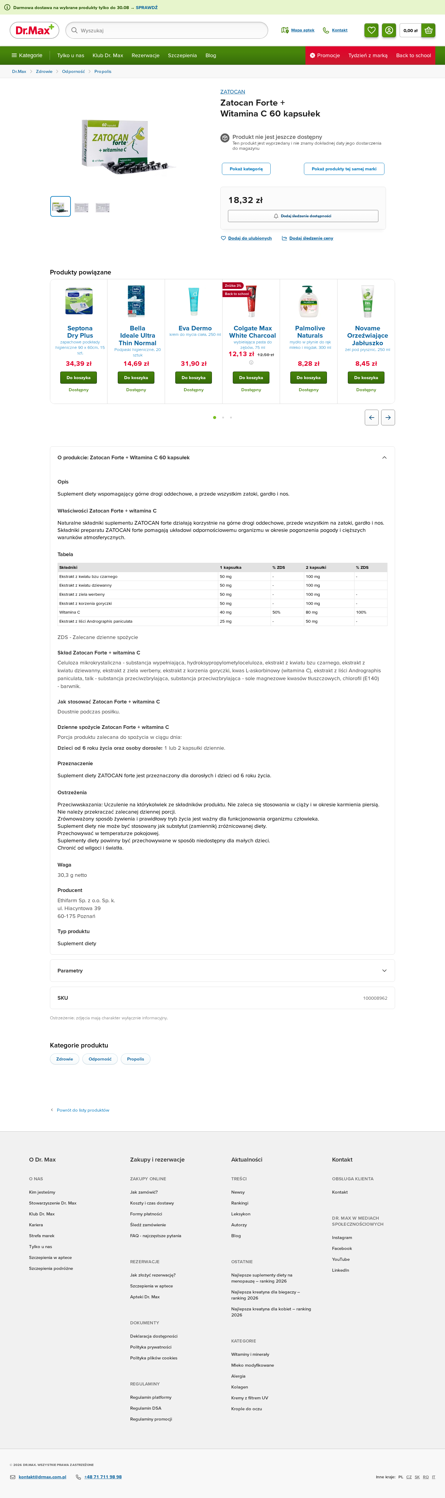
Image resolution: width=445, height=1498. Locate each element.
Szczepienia (182, 55)
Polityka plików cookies (153, 1357)
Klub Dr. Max (108, 55)
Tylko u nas (70, 55)
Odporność (100, 1058)
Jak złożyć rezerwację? (153, 1274)
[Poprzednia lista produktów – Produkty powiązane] (372, 417)
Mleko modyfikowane (252, 1365)
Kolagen (239, 1386)
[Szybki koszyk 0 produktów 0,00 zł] (428, 30)
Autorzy (239, 1224)
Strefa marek (41, 1235)
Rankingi (239, 1202)
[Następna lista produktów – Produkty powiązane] (388, 417)
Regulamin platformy (150, 1397)
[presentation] (78, 301)
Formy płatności (146, 1213)
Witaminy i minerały (250, 1354)
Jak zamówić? (144, 1192)
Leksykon (240, 1213)
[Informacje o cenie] (251, 362)
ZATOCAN (232, 91)
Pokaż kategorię (246, 168)
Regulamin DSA (145, 1408)
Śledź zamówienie (148, 1224)
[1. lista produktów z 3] (214, 417)
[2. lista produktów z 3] (223, 417)
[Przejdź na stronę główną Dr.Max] (34, 30)
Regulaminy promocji (151, 1418)
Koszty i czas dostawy (152, 1202)
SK (417, 1476)
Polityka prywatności (150, 1346)
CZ (409, 1476)
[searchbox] (166, 30)
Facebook (342, 1248)
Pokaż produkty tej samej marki (344, 168)
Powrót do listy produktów (83, 1110)
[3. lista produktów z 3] (231, 417)
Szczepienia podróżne (51, 1268)
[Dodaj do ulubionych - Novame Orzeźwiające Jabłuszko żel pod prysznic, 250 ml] (388, 286)
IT (433, 1476)
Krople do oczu (246, 1408)
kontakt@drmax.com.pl (42, 1476)
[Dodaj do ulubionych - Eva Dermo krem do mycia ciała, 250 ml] (215, 286)
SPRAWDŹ (146, 7)
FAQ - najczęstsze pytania (155, 1235)
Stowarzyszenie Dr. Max (52, 1202)
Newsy (238, 1192)
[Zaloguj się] (389, 30)
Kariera (36, 1224)
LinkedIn (340, 1270)
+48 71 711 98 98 (103, 1476)
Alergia (238, 1375)
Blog (211, 55)
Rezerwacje (146, 55)
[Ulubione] (371, 30)
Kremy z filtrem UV (249, 1397)
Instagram (342, 1237)
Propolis (135, 1058)
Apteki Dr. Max (145, 1296)
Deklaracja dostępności (153, 1336)
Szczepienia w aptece (50, 1257)
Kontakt (340, 1192)
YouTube (341, 1259)
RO (426, 1476)
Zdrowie (64, 1058)
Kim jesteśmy (42, 1192)
